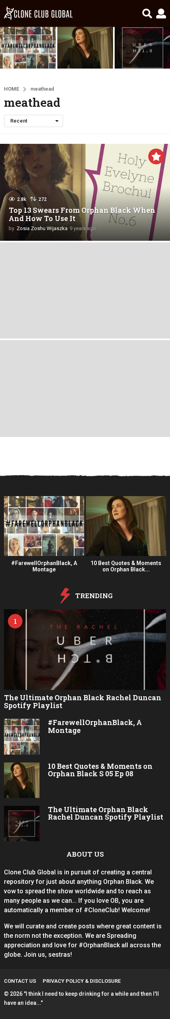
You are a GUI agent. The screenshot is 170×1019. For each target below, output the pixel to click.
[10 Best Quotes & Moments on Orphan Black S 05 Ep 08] (22, 780)
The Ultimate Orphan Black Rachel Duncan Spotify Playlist (82, 701)
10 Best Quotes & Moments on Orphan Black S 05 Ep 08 (100, 769)
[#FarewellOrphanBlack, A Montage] (22, 736)
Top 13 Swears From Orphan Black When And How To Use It (82, 214)
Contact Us (20, 981)
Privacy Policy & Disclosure (82, 981)
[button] (147, 13)
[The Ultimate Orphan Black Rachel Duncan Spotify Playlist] (85, 649)
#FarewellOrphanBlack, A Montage (44, 566)
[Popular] (156, 156)
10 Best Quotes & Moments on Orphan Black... (126, 566)
